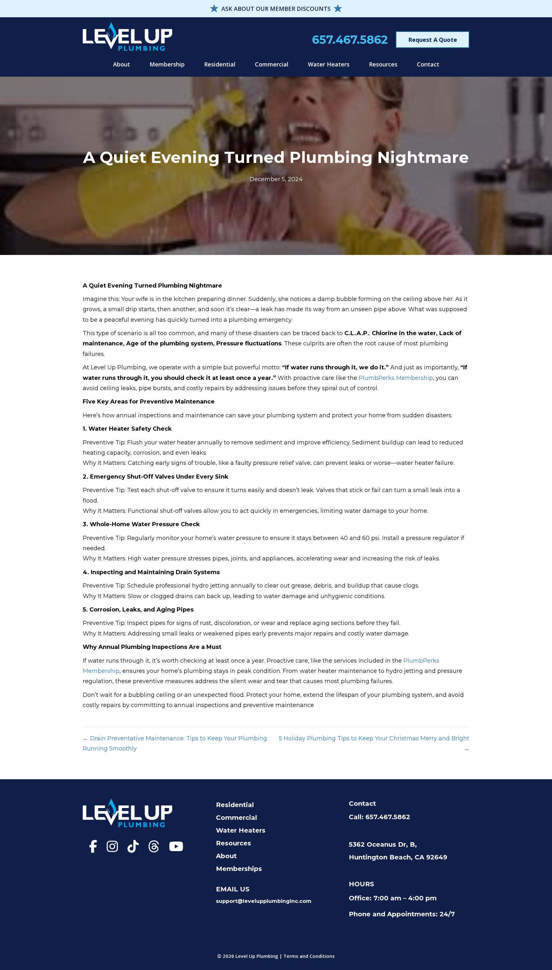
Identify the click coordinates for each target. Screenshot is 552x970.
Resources (383, 64)
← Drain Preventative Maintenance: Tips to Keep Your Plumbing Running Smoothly (175, 743)
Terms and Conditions (309, 956)
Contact (428, 64)
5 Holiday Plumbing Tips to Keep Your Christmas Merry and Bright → (374, 743)
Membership (167, 64)
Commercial (271, 64)
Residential (219, 64)
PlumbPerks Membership (396, 377)
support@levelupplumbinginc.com (263, 901)
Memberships (239, 869)
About (121, 64)
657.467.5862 (350, 40)
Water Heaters (328, 64)
